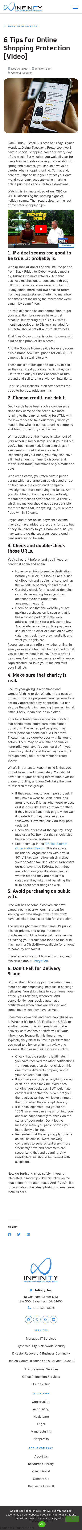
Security (27, 72)
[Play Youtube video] (41, 229)
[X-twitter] (37, 1319)
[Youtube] (45, 1319)
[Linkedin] (53, 1319)
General (16, 72)
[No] (72, 1519)
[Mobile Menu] (75, 7)
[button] (9, 1234)
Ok (42, 1524)
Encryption (40, 961)
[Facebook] (28, 1319)
